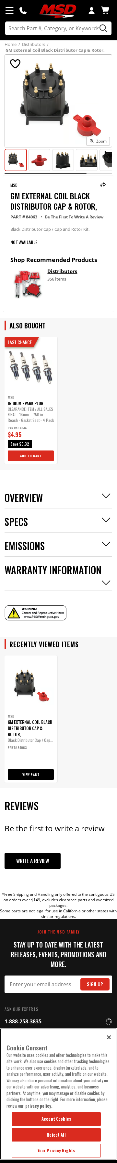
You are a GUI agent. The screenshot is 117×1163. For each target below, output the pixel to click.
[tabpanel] (31, 400)
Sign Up (95, 984)
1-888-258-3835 (23, 1021)
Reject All (56, 1134)
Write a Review (32, 861)
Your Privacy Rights (56, 1150)
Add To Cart (31, 455)
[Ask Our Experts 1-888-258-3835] (23, 10)
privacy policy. (39, 1105)
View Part (31, 774)
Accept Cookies (56, 1118)
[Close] (109, 1037)
